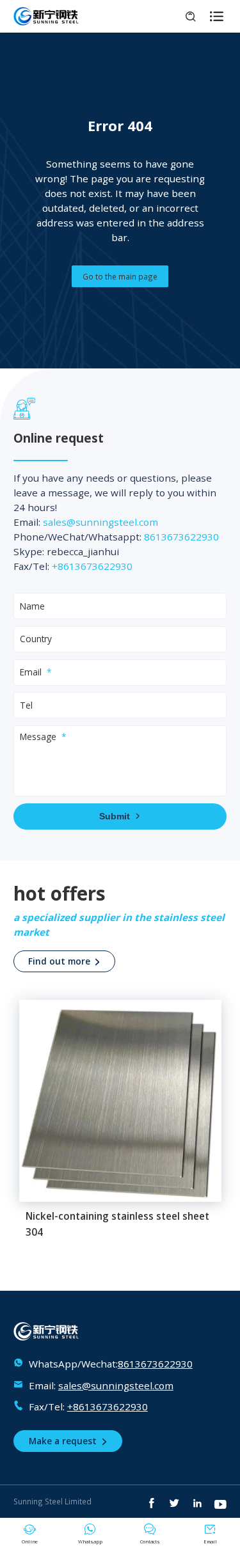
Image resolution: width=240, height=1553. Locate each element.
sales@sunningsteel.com (100, 522)
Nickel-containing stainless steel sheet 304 (117, 1224)
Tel (26, 705)
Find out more (64, 961)
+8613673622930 (92, 566)
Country (36, 639)
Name (32, 606)
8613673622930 (181, 536)
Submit (120, 816)
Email (31, 672)
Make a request (68, 1441)
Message (38, 736)
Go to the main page (120, 276)
